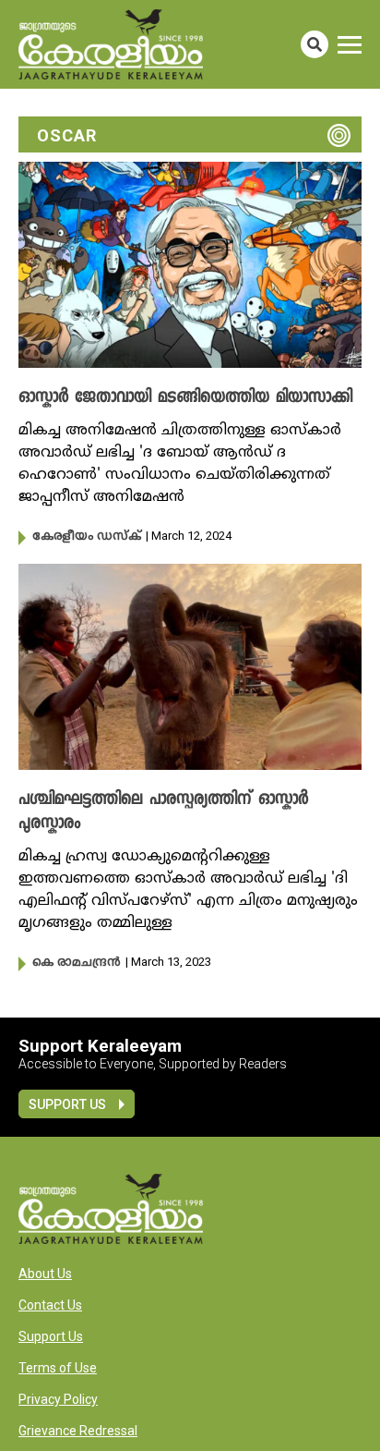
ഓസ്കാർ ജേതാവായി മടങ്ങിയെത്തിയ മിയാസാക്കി (185, 398)
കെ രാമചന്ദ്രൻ (76, 963)
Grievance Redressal (77, 1430)
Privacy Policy (58, 1399)
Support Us (67, 1104)
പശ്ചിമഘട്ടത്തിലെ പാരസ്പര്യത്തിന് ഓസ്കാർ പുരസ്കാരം (163, 812)
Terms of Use (57, 1367)
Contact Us (50, 1305)
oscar (67, 135)
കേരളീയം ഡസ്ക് (86, 537)
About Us (45, 1273)
